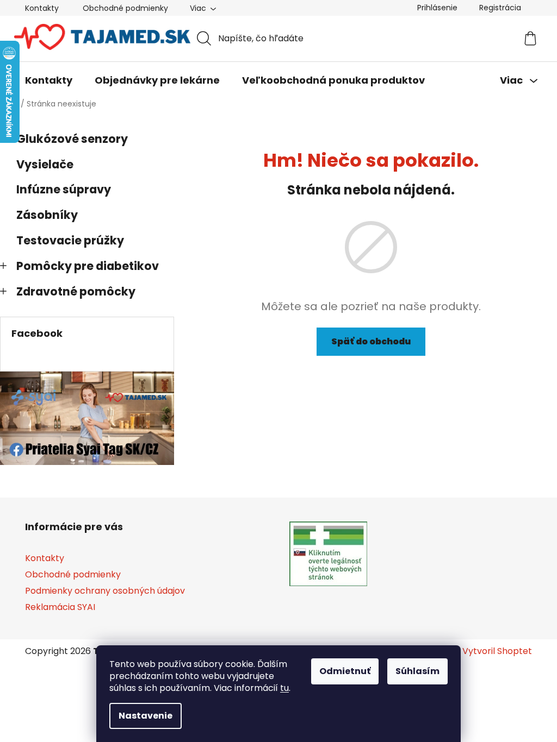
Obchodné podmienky (125, 8)
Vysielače (44, 164)
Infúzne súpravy (63, 189)
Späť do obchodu (371, 341)
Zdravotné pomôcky (75, 291)
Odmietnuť (344, 671)
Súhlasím (417, 671)
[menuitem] (48, 80)
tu (284, 688)
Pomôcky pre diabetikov (87, 266)
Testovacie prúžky (70, 240)
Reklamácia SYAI (60, 607)
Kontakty (42, 8)
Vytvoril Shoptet (497, 651)
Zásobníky (47, 215)
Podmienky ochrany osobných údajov (105, 590)
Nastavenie (145, 715)
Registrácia (500, 7)
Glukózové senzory (72, 139)
